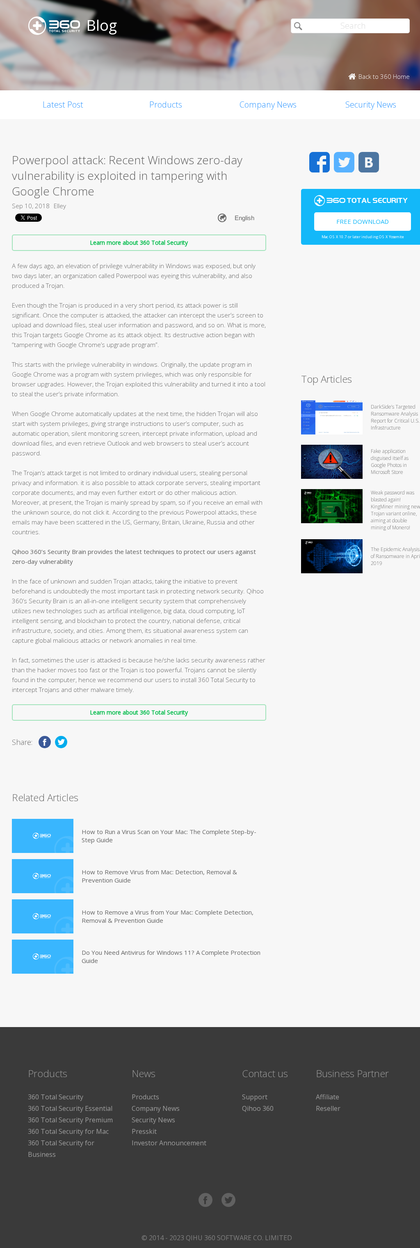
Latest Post (63, 104)
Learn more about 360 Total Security (139, 242)
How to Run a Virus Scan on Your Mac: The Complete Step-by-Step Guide (169, 835)
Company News (268, 104)
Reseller (328, 1108)
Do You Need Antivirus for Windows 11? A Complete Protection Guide (171, 956)
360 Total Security (55, 1096)
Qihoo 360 (258, 1108)
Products (165, 104)
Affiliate (327, 1096)
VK (368, 162)
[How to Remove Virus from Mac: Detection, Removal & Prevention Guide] (42, 876)
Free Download (362, 221)
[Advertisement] (360, 312)
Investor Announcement (169, 1142)
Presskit (144, 1131)
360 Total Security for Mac (68, 1131)
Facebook (319, 162)
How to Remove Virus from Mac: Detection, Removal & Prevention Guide (159, 876)
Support (254, 1096)
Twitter (344, 162)
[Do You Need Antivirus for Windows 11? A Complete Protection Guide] (42, 957)
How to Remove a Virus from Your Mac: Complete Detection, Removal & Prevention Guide (167, 916)
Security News (153, 1119)
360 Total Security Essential (70, 1108)
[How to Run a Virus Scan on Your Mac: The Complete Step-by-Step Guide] (42, 836)
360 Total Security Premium (70, 1119)
